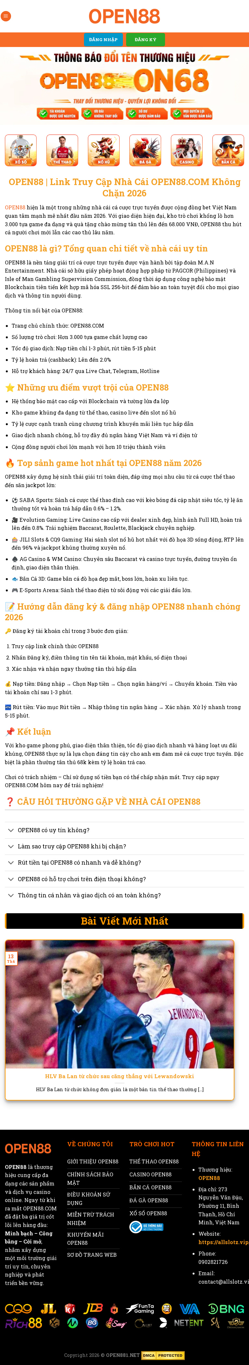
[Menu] (6, 16)
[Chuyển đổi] (11, 831)
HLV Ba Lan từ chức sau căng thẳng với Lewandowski (119, 1076)
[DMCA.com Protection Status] (162, 1355)
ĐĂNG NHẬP (103, 39)
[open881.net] (124, 16)
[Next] (226, 1013)
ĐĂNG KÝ (146, 39)
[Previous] (13, 1013)
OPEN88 (15, 207)
